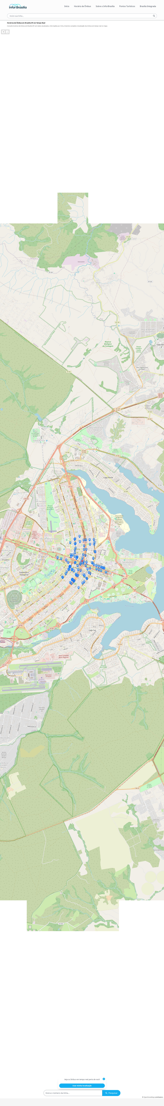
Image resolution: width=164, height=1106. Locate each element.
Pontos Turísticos (127, 6)
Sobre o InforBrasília (105, 6)
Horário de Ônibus (82, 6)
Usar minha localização (82, 1085)
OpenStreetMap (149, 1097)
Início (66, 6)
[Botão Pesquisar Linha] (154, 16)
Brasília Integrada (148, 6)
